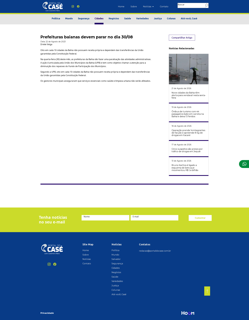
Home (121, 6)
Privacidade (47, 313)
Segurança (83, 18)
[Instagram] (72, 6)
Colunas (171, 18)
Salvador (116, 259)
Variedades (142, 18)
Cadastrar (200, 218)
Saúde (127, 18)
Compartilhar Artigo (182, 37)
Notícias (147, 6)
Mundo (69, 18)
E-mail (136, 216)
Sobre (134, 6)
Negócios (114, 18)
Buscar (181, 4)
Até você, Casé (189, 18)
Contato (164, 6)
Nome (87, 216)
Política (56, 18)
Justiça (158, 18)
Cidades (99, 18)
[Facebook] (78, 6)
